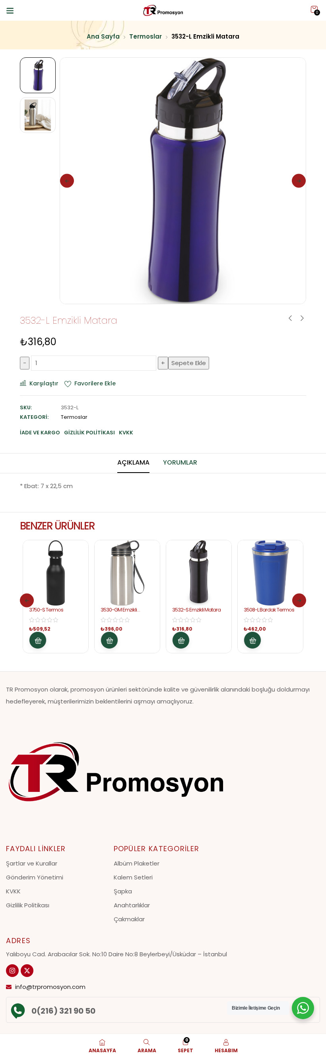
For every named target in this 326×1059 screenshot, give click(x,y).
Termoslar (145, 36)
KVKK (13, 891)
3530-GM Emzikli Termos (119, 613)
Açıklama (133, 462)
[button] (314, 9)
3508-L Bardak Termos (269, 610)
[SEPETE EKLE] (38, 640)
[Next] (299, 181)
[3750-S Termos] (55, 573)
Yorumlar (180, 462)
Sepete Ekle (188, 363)
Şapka (123, 891)
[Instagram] (12, 970)
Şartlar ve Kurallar (31, 863)
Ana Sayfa (103, 36)
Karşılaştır (43, 383)
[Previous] (67, 181)
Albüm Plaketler (136, 863)
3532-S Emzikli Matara (196, 610)
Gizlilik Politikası (27, 905)
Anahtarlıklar (132, 905)
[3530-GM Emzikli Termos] (127, 573)
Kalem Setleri (133, 877)
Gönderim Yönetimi (34, 877)
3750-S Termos (46, 610)
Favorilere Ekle (95, 383)
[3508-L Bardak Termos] (270, 573)
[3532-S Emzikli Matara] (198, 573)
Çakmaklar (129, 919)
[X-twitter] (27, 970)
